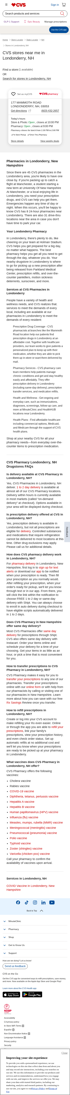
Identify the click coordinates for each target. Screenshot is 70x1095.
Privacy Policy (38, 1088)
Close (65, 1053)
